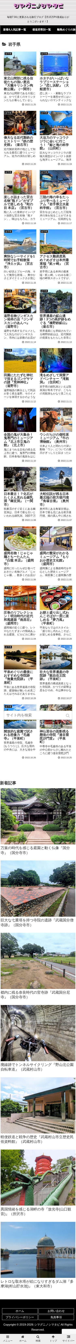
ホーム (20, 1311)
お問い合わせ (56, 1311)
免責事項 (56, 1317)
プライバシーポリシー (20, 1317)
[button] (68, 716)
